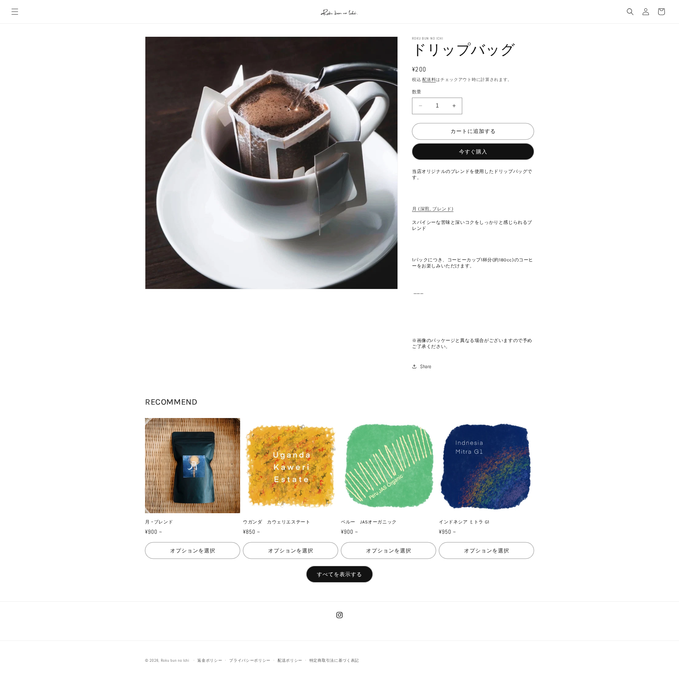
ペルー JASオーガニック (369, 522)
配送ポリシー (290, 659)
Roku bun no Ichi (175, 660)
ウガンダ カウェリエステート (276, 522)
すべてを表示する (339, 574)
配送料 (429, 79)
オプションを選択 (192, 550)
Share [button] (425, 366)
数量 (417, 92)
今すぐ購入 (473, 151)
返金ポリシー (209, 659)
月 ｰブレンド (159, 522)
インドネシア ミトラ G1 (464, 522)
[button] (15, 11)
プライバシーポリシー (250, 659)
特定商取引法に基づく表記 (334, 659)
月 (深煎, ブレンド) (432, 208)
